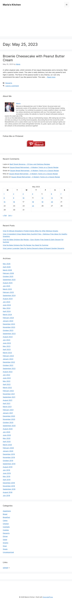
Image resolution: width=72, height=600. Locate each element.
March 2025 (7, 289)
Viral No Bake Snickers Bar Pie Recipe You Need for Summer (25, 245)
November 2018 (9, 486)
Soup (5, 546)
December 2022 (9, 362)
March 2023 (7, 353)
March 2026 (7, 270)
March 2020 (7, 445)
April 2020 (7, 441)
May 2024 (6, 308)
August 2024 (8, 299)
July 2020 (6, 432)
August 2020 (8, 429)
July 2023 (6, 340)
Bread (5, 514)
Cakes (5, 520)
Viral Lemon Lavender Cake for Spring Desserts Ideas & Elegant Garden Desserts (33, 248)
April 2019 (6, 480)
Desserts (8, 83)
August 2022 (7, 372)
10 (23, 198)
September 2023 (9, 334)
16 (14, 202)
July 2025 (6, 286)
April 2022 (6, 384)
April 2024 (7, 311)
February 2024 (8, 318)
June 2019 (7, 473)
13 (52, 198)
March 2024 (7, 314)
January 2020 (8, 451)
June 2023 (7, 343)
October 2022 (8, 365)
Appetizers (7, 511)
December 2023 (9, 324)
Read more (51, 77)
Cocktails (6, 527)
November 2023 (9, 327)
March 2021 (7, 407)
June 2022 (7, 378)
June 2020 (7, 435)
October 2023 (8, 330)
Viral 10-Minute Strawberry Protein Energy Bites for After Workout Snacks (30, 231)
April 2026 (7, 267)
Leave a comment (12, 86)
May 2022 (6, 381)
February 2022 (8, 391)
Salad (5, 540)
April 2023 (7, 349)
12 (42, 198)
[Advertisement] (36, 23)
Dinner (5, 536)
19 (42, 202)
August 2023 (8, 337)
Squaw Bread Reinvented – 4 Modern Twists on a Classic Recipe (34, 167)
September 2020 (9, 426)
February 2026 (8, 273)
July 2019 (6, 470)
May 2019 (6, 476)
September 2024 (9, 295)
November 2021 (9, 394)
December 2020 (9, 416)
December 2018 (9, 483)
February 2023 (8, 356)
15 (4, 202)
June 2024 (7, 305)
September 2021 (9, 397)
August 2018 (7, 492)
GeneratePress (48, 597)
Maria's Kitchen (12, 4)
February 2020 (8, 448)
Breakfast (6, 517)
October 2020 (8, 422)
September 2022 (9, 368)
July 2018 (6, 495)
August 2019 (7, 467)
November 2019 (9, 457)
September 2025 (9, 280)
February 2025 (8, 292)
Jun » (10, 215)
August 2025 (7, 283)
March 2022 (7, 388)
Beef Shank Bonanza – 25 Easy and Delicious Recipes (30, 164)
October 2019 (8, 461)
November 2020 (9, 419)
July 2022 (6, 375)
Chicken (6, 524)
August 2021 (7, 400)
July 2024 (6, 302)
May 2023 (6, 346)
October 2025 (8, 276)
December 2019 (9, 454)
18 (33, 202)
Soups (5, 549)
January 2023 (8, 359)
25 (33, 206)
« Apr (5, 215)
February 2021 (8, 410)
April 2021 (6, 403)
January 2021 (8, 413)
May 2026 (6, 264)
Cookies (6, 530)
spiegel (5, 568)
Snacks (5, 543)
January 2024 (8, 321)
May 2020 (6, 438)
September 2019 (9, 464)
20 (52, 202)
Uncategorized (8, 552)
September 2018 (9, 489)
